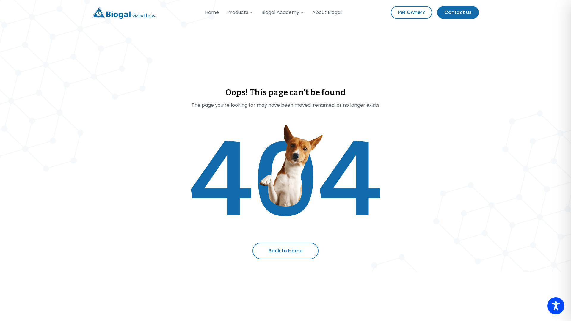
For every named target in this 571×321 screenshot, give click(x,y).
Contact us (458, 12)
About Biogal (327, 12)
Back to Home (285, 250)
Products (237, 12)
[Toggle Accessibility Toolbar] (556, 306)
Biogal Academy (280, 12)
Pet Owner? (411, 12)
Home (212, 12)
